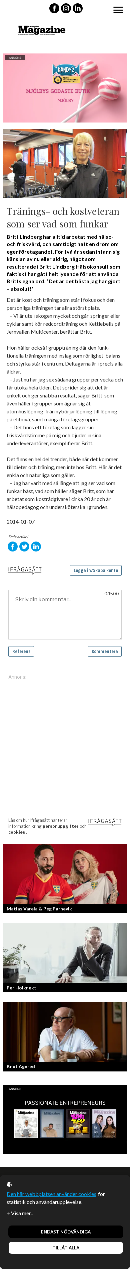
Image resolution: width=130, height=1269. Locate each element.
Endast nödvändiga (66, 1231)
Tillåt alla (65, 1247)
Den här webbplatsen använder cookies (51, 1194)
